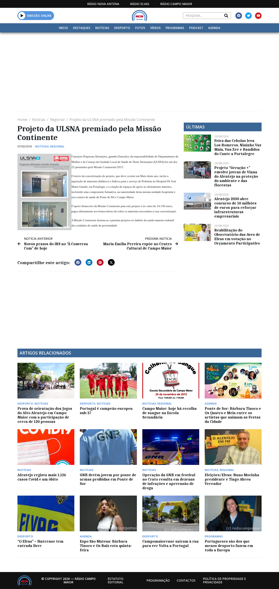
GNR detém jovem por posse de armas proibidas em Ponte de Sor (108, 479)
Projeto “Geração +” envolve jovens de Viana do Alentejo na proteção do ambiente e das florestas (236, 176)
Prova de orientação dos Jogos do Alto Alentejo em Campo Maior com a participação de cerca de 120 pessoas (44, 415)
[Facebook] (238, 15)
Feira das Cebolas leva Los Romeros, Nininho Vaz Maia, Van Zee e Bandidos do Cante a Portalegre (237, 147)
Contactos (186, 580)
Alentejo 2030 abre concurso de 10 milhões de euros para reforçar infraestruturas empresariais (235, 207)
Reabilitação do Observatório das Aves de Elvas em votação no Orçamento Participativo (237, 236)
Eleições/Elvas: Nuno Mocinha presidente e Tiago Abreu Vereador (232, 479)
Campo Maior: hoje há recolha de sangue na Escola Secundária (169, 412)
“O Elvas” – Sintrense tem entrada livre (40, 543)
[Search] (226, 16)
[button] (22, 15)
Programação (158, 580)
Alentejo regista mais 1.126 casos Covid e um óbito (41, 477)
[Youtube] (258, 15)
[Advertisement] (139, 65)
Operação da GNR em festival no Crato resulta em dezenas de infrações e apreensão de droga (168, 481)
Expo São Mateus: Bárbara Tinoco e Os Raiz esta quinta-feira (106, 545)
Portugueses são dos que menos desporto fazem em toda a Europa (229, 545)
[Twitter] (248, 15)
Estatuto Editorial (115, 580)
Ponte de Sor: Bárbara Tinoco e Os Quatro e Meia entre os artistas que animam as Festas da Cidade (233, 415)
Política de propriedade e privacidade (224, 580)
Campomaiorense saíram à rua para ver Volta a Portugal (170, 543)
